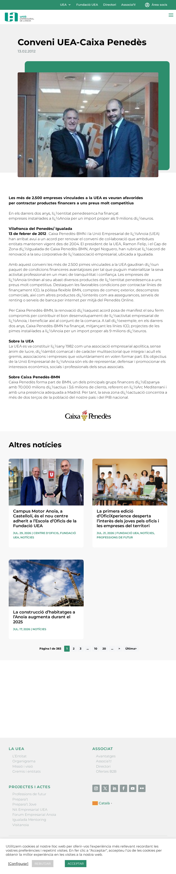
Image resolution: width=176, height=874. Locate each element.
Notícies (27, 537)
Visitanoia (20, 825)
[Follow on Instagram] (96, 788)
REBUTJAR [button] (43, 863)
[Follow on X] (105, 788)
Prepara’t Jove (24, 804)
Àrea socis (159, 4)
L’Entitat (19, 756)
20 (104, 648)
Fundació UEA (87, 4)
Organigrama (24, 761)
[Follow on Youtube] (132, 788)
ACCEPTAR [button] (76, 863)
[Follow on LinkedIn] (114, 788)
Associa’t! (128, 4)
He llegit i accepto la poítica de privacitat (42, 709)
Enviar (157, 718)
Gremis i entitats (26, 771)
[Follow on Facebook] (123, 788)
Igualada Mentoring (29, 819)
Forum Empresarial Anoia (34, 814)
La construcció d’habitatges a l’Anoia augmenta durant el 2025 (44, 617)
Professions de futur (115, 537)
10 (95, 648)
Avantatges (106, 756)
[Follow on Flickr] (142, 788)
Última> (131, 648)
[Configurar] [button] (18, 864)
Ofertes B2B (106, 771)
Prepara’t (20, 799)
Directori (109, 4)
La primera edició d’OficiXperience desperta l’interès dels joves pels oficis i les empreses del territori (128, 519)
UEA (63, 4)
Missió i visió (22, 766)
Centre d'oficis (46, 533)
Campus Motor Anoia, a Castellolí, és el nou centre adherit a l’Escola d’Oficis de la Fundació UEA (45, 519)
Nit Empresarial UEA (29, 809)
